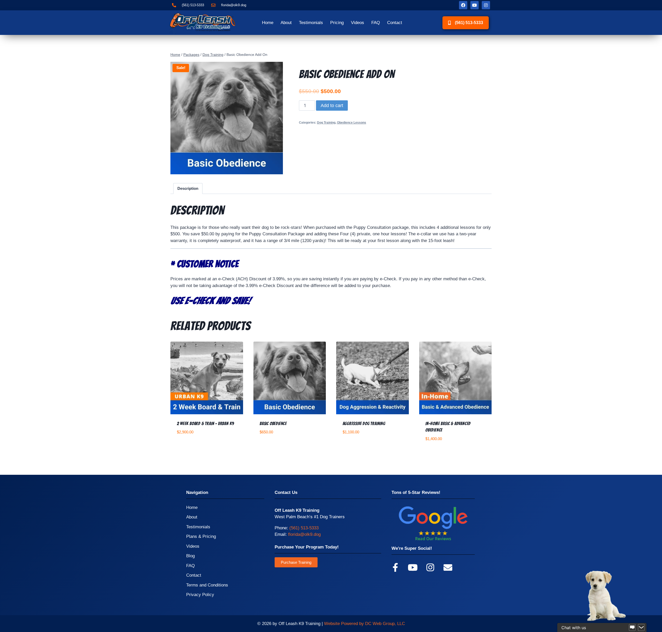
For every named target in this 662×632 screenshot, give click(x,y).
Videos (357, 22)
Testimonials (311, 22)
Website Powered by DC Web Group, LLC (364, 623)
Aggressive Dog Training (364, 423)
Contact (394, 22)
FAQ (375, 22)
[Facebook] (463, 5)
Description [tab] (187, 188)
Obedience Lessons (351, 122)
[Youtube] (474, 5)
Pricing (337, 22)
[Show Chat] (632, 627)
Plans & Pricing (201, 536)
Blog (190, 555)
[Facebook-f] (395, 567)
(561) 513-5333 (304, 527)
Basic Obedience (273, 423)
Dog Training (326, 122)
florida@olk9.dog (304, 534)
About (286, 22)
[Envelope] (448, 567)
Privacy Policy (200, 594)
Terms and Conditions (207, 585)
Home (267, 22)
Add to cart (332, 105)
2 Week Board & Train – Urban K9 (205, 423)
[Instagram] (486, 5)
